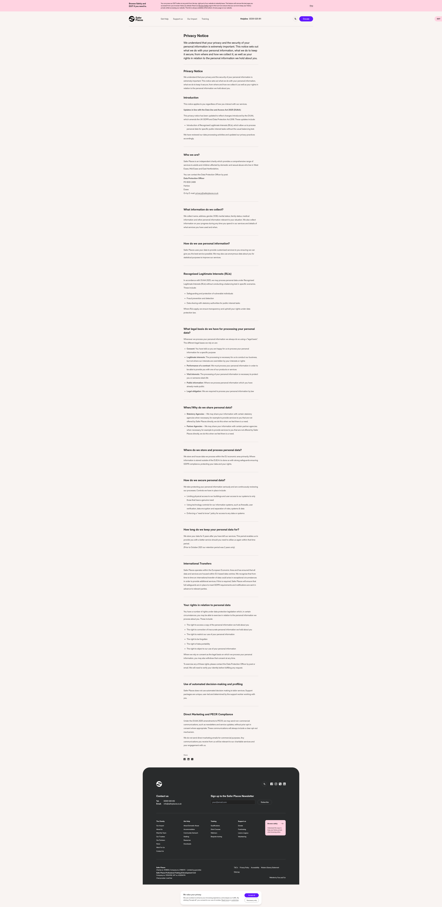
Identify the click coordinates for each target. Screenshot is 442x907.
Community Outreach (191, 833)
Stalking (186, 837)
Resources (187, 840)
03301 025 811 (255, 19)
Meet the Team (161, 833)
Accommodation (189, 829)
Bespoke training (216, 837)
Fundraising (242, 829)
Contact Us (160, 851)
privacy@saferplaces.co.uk (206, 193)
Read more (225, 900)
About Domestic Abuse (191, 826)
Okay (311, 6)
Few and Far (281, 877)
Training (205, 19)
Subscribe (265, 802)
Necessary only (252, 900)
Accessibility (255, 867)
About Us (159, 829)
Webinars (214, 833)
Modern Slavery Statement (270, 867)
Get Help (165, 19)
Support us (178, 19)
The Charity (160, 821)
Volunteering (242, 837)
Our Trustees (160, 837)
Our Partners (160, 840)
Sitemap (237, 872)
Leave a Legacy (243, 833)
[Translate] (295, 18)
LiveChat (169, 878)
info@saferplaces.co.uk (173, 804)
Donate (306, 19)
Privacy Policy (244, 867)
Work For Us (160, 847)
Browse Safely (203, 6)
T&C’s (236, 867)
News (158, 844)
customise (234, 900)
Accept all (251, 895)
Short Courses (215, 829)
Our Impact (192, 19)
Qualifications (215, 826)
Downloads (187, 844)
